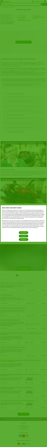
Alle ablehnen (23, 239)
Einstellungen (23, 236)
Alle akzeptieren (23, 232)
